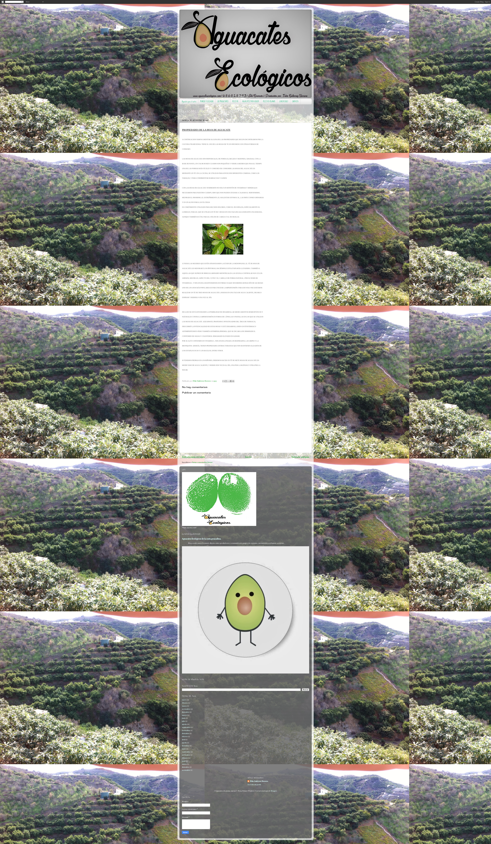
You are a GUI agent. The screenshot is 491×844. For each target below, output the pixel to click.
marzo (184, 706)
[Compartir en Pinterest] (233, 381)
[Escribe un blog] (226, 381)
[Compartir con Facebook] (231, 381)
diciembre (185, 712)
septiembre (186, 727)
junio (184, 718)
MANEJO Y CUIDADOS (206, 101)
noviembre (186, 709)
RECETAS (235, 101)
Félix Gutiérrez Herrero (259, 781)
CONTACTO (295, 101)
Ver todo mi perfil (254, 785)
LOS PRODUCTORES (222, 101)
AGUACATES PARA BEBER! (250, 101)
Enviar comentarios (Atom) (202, 462)
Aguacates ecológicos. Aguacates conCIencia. (222, 111)
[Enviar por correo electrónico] (223, 381)
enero (184, 700)
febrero (185, 703)
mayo (184, 749)
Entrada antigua (300, 457)
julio (183, 721)
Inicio (248, 457)
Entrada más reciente (193, 457)
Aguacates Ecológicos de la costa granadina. (201, 539)
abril (183, 739)
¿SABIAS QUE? (283, 101)
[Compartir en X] (228, 381)
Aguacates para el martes (189, 101)
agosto (184, 724)
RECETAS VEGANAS (269, 101)
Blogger (274, 791)
